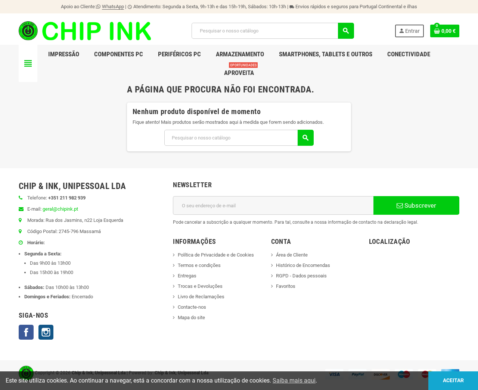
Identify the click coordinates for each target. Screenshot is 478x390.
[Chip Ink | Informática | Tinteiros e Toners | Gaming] (85, 30)
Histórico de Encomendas (303, 265)
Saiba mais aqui (294, 380)
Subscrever (419, 205)
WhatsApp (113, 6)
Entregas (187, 276)
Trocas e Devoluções (200, 286)
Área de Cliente (292, 255)
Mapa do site (191, 317)
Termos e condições (199, 265)
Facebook (26, 332)
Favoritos (285, 286)
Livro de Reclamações (201, 296)
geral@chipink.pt (60, 209)
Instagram (45, 332)
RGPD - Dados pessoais (301, 276)
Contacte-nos (192, 307)
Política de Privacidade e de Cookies (216, 255)
